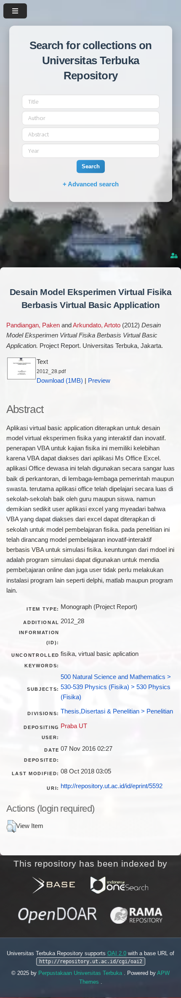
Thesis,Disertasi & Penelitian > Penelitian (117, 711)
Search (91, 166)
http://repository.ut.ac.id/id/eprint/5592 (111, 786)
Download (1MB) (60, 380)
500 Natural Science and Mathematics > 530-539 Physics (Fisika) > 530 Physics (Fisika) (116, 687)
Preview (99, 380)
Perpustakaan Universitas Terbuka (81, 973)
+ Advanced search (91, 184)
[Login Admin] (174, 256)
